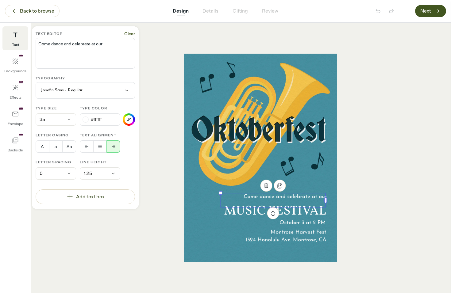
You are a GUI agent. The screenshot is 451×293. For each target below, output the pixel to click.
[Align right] (113, 146)
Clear (129, 33)
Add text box (90, 197)
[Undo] (378, 11)
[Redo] (391, 11)
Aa (69, 146)
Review (270, 11)
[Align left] (87, 146)
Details (210, 11)
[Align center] (100, 146)
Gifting (240, 11)
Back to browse (37, 11)
